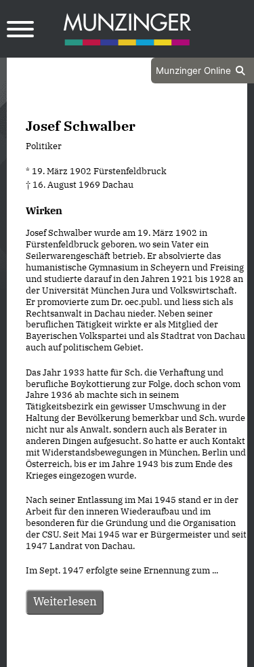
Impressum (163, 655)
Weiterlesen (65, 601)
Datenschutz (92, 655)
